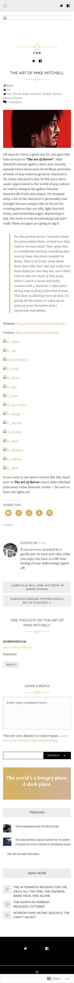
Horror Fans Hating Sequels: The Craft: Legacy (41, 915)
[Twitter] (61, 5)
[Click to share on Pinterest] (49, 513)
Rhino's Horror (12, 98)
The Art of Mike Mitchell (23, 854)
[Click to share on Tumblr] (39, 513)
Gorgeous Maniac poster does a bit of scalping (37, 600)
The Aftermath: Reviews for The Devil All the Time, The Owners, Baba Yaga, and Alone (40, 891)
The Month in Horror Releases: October (31, 904)
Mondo (46, 94)
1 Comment (14, 102)
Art (9, 89)
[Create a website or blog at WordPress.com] (37, 972)
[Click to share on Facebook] (8, 513)
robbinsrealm (14, 641)
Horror (16, 94)
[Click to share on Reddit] (29, 513)
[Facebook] (68, 5)
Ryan (10, 85)
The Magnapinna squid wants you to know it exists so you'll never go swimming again (43, 842)
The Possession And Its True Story (37, 826)
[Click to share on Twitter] (18, 513)
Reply (11, 664)
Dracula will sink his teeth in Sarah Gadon (39, 587)
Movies (57, 94)
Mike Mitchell (32, 94)
